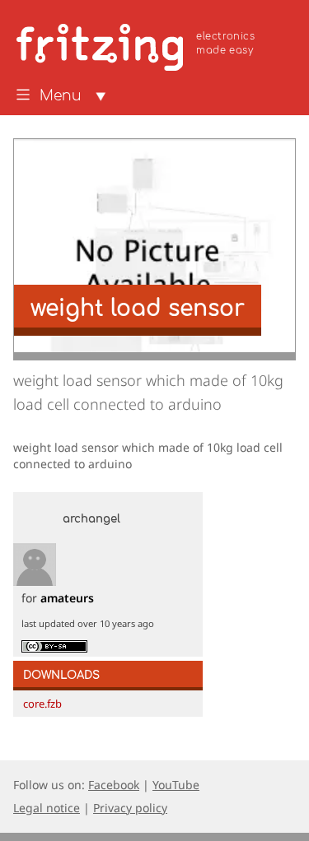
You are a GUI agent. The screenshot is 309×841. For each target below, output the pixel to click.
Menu (61, 96)
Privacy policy (130, 807)
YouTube (175, 784)
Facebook (113, 784)
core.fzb (42, 703)
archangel (91, 519)
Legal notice (46, 807)
